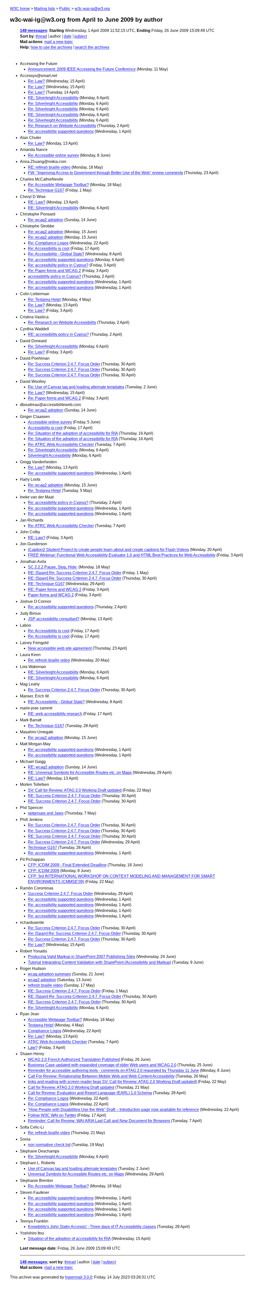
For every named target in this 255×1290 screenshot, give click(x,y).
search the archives (92, 47)
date (67, 36)
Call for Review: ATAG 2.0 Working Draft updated (71, 1087)
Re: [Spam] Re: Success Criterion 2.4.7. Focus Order (74, 933)
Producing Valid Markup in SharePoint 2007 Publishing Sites (81, 956)
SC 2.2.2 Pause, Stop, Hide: (52, 567)
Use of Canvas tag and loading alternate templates (72, 1168)
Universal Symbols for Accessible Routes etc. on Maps (76, 1174)
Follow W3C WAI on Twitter (52, 1115)
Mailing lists (44, 8)
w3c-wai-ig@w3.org (92, 8)
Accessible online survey (50, 422)
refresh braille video (45, 985)
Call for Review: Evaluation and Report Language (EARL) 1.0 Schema (90, 1093)
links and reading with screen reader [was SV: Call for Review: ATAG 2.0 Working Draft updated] (112, 1082)
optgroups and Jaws (46, 813)
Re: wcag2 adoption (45, 220)
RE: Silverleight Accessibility (53, 98)
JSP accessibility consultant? (53, 619)
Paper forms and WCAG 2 (51, 595)
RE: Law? (36, 202)
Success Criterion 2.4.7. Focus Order (60, 893)
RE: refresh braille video (49, 167)
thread (41, 36)
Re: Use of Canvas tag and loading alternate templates (76, 387)
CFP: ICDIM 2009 (43, 871)
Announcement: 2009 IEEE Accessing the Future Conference (82, 69)
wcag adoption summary (49, 974)
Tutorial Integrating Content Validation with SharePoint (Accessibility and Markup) (99, 962)
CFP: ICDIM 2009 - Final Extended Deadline (67, 865)
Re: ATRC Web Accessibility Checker (61, 444)
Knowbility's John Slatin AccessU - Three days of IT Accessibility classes (92, 1226)
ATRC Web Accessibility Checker (57, 1042)
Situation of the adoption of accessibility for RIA (69, 1238)
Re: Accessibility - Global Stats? (56, 254)
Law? (33, 1047)
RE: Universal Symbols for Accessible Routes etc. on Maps (80, 772)
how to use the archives (51, 47)
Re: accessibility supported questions (61, 131)
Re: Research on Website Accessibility (62, 126)
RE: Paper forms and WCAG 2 (54, 589)
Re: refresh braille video (49, 660)
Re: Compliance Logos (48, 243)
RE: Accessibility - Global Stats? (56, 702)
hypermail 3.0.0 (78, 1277)
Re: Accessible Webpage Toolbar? (58, 185)
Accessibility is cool (45, 428)
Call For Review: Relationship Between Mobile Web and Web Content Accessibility (101, 1076)
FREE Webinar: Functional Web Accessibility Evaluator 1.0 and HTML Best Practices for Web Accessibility (121, 555)
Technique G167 (42, 847)
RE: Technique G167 (46, 584)
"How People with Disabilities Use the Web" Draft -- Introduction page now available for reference (113, 1109)
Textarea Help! (41, 1025)
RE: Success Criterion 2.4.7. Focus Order (64, 796)
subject (80, 36)
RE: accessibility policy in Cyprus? (58, 334)
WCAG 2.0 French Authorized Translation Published (74, 1059)
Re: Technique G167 (46, 190)
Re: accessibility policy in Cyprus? (58, 265)
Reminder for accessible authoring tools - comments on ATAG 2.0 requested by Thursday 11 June (113, 1070)
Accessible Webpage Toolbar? (55, 1020)
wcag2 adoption (42, 980)
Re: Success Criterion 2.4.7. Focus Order (64, 364)
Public (64, 8)
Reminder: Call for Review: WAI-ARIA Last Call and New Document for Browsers (99, 1121)
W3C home (20, 8)
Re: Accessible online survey (53, 155)
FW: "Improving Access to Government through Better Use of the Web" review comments (105, 173)
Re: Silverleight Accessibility (53, 103)
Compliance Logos (44, 1031)
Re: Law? (36, 81)
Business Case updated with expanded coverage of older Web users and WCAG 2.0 (102, 1065)
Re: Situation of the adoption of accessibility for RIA (73, 433)
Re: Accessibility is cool (48, 248)
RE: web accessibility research (55, 714)
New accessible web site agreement (60, 648)
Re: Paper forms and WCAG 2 (54, 271)
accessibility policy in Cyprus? (54, 276)
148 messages (33, 30)
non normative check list (49, 1145)
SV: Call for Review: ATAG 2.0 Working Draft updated (75, 790)
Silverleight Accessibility (49, 455)
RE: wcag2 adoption (46, 767)
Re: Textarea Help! (44, 299)
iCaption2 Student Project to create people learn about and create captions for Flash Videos (108, 549)
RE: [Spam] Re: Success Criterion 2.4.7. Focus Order (74, 573)
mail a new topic (58, 42)
